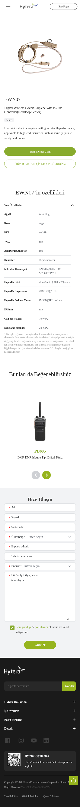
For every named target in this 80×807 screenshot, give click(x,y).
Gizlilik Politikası (30, 796)
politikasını (41, 627)
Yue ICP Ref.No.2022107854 (36, 787)
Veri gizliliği (23, 627)
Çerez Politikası (51, 796)
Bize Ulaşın (63, 6)
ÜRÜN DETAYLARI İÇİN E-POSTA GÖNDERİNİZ (40, 164)
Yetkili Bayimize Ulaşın (39, 151)
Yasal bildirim (11, 796)
